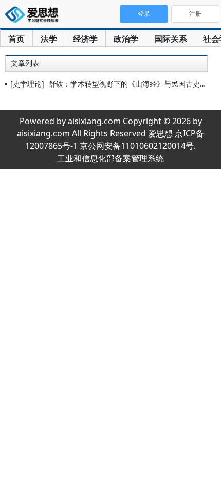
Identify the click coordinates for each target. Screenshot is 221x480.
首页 (16, 38)
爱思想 (34, 15)
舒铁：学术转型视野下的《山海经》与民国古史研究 (131, 84)
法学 (49, 38)
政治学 (126, 38)
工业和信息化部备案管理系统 (110, 158)
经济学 (85, 38)
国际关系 (170, 38)
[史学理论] (27, 84)
